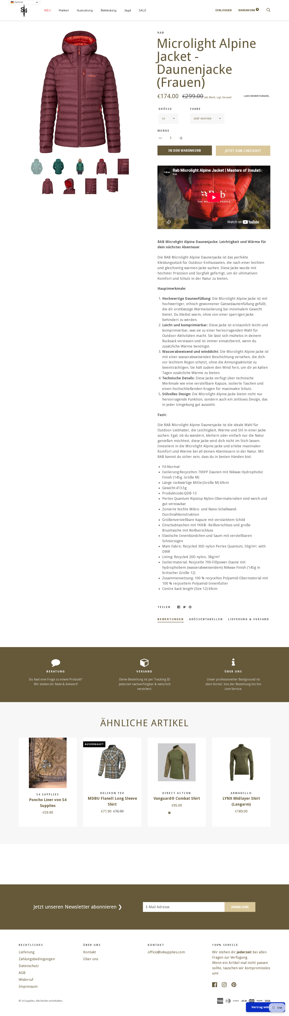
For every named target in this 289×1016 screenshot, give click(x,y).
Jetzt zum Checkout (243, 151)
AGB (22, 973)
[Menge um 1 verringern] (160, 137)
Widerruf (26, 979)
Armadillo (241, 793)
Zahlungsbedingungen (37, 959)
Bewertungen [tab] (170, 619)
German (18, 2)
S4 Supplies (47, 794)
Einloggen (223, 10)
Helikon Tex (112, 793)
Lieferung (26, 952)
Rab (160, 32)
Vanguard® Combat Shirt (177, 798)
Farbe (195, 108)
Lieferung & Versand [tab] (248, 619)
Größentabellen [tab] (206, 619)
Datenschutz (29, 966)
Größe (165, 108)
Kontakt (89, 952)
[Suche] (268, 10)
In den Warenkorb (184, 150)
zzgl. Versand (223, 97)
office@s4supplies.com (166, 952)
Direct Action (176, 793)
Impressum (28, 986)
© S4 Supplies (27, 1000)
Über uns (90, 959)
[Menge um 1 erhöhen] (181, 137)
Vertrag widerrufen (265, 1007)
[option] (80, 92)
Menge (163, 130)
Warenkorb (248, 10)
